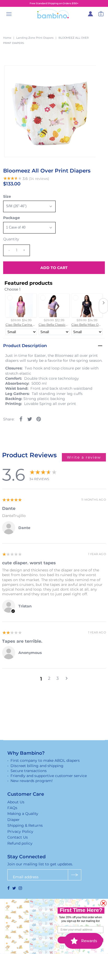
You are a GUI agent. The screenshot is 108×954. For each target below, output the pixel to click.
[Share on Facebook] (21, 419)
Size (7, 196)
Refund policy (20, 843)
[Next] (25, 73)
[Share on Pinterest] (38, 419)
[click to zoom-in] (87, 73)
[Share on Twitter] (30, 419)
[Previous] (12, 73)
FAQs (12, 807)
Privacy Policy (20, 831)
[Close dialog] (103, 903)
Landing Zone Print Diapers (34, 37)
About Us (15, 802)
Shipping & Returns (25, 825)
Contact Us (17, 837)
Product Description (25, 345)
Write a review (84, 457)
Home (7, 37)
